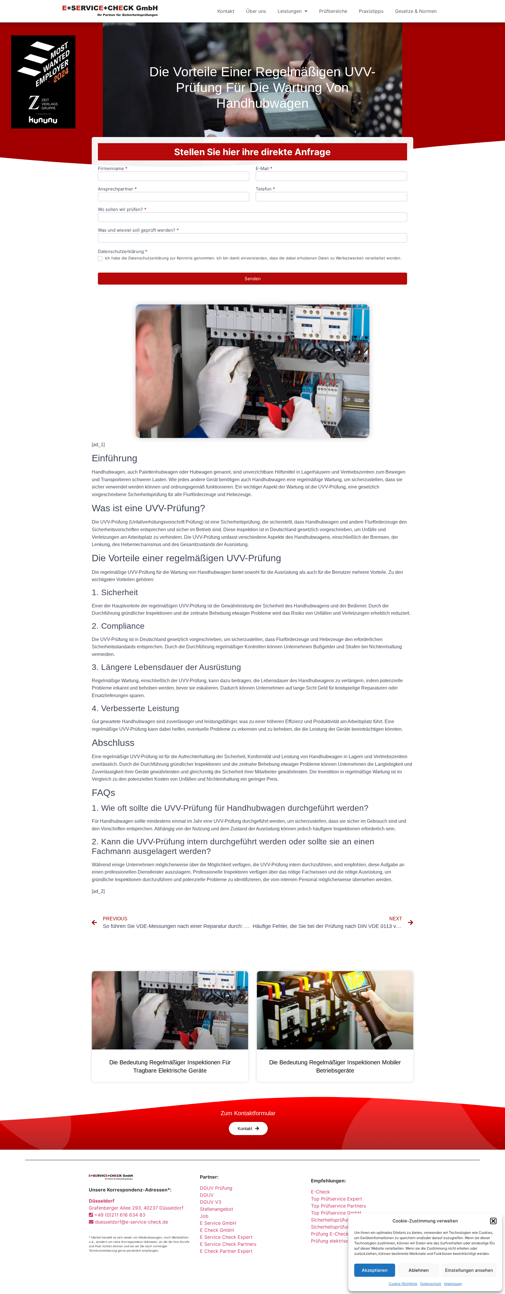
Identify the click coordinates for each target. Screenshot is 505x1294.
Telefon (265, 189)
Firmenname (112, 168)
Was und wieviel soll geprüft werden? (138, 230)
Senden (253, 278)
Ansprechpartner (117, 189)
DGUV (207, 1195)
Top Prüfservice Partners (338, 1206)
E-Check (320, 1192)
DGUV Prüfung (216, 1188)
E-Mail (264, 168)
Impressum (453, 1283)
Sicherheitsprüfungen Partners (344, 1220)
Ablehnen (419, 1270)
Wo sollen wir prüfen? (122, 209)
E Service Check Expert (227, 1237)
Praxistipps (371, 11)
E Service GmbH (218, 1223)
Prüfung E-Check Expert (338, 1234)
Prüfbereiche (333, 11)
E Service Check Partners (228, 1244)
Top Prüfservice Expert (336, 1199)
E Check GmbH (217, 1230)
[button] (493, 1221)
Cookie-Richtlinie (403, 1283)
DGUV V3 (210, 1202)
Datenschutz (430, 1283)
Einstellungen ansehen (469, 1270)
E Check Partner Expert (226, 1251)
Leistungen (290, 11)
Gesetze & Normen (416, 11)
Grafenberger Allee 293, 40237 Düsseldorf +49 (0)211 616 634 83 (136, 1208)
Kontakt (225, 11)
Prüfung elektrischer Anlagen (343, 1241)
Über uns (256, 11)
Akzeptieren (375, 1270)
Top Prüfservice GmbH (336, 1213)
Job (204, 1216)
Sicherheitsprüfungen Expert (342, 1227)
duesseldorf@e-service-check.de (131, 1222)
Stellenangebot (216, 1209)
